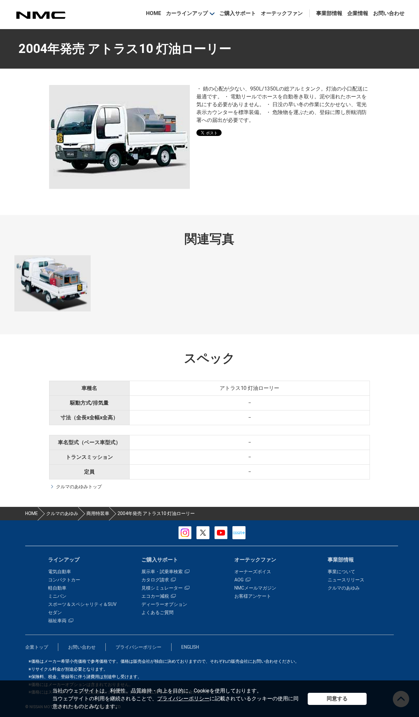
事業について (341, 571)
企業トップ (36, 647)
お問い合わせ (389, 13)
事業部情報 (329, 13)
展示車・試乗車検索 (162, 571)
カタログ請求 (155, 579)
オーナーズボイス (252, 571)
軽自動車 (57, 588)
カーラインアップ (187, 13)
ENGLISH (190, 647)
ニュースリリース (346, 579)
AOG (239, 579)
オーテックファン (282, 13)
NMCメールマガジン (255, 588)
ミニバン (57, 596)
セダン (55, 612)
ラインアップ (64, 560)
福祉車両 (57, 620)
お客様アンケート (252, 596)
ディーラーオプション (164, 604)
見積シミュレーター (162, 588)
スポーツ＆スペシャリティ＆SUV (82, 604)
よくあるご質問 (157, 612)
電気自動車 (59, 571)
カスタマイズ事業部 (40, 15)
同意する (337, 698)
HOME (153, 13)
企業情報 (357, 13)
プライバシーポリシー (183, 698)
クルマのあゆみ (344, 588)
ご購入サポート (237, 13)
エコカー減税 (155, 596)
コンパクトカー (64, 579)
